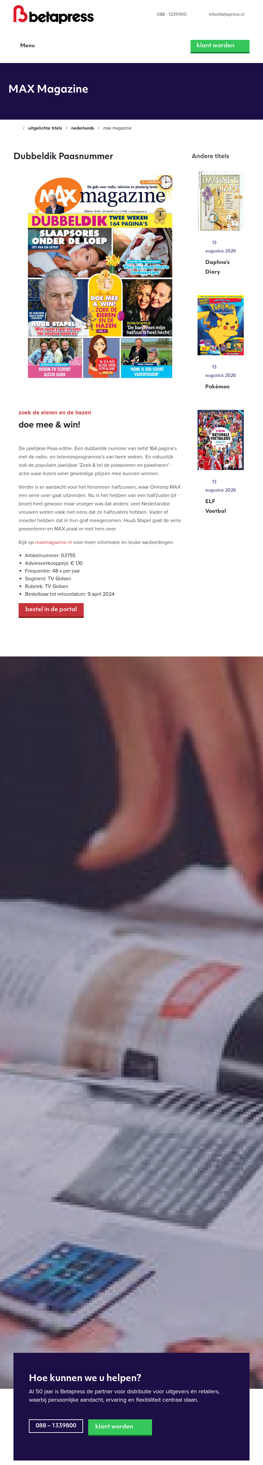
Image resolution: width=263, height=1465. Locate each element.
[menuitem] (166, 14)
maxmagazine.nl (53, 542)
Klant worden (215, 46)
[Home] (16, 128)
